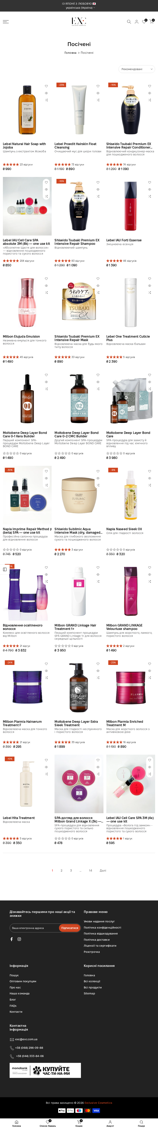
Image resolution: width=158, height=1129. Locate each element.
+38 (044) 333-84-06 (30, 1056)
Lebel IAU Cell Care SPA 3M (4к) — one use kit (130, 819)
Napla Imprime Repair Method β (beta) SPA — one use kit (27, 530)
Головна (70, 52)
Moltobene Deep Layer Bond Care (128, 434)
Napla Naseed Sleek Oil (124, 529)
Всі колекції (92, 981)
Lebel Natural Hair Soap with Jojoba (24, 145)
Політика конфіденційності (102, 927)
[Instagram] (19, 939)
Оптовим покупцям (23, 981)
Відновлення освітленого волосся (23, 627)
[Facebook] (11, 939)
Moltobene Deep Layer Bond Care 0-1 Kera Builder (25, 434)
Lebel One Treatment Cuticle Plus (128, 338)
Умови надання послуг (99, 921)
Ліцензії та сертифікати (100, 945)
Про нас (15, 987)
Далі (103, 870)
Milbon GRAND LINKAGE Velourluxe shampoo (124, 627)
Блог (13, 999)
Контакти (16, 1011)
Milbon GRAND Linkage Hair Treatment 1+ (75, 627)
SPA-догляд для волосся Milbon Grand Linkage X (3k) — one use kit (78, 819)
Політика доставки (97, 939)
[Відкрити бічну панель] (5, 569)
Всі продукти (93, 987)
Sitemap (89, 993)
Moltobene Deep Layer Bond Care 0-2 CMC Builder (77, 434)
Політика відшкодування (101, 933)
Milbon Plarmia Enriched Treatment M (124, 723)
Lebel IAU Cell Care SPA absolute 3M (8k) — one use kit (26, 242)
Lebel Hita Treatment (19, 818)
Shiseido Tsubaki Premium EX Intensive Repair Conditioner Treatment (128, 145)
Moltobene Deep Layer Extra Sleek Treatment (76, 723)
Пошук (14, 975)
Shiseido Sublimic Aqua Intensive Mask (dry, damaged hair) (77, 530)
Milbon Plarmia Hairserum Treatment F (22, 723)
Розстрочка (92, 951)
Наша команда (19, 993)
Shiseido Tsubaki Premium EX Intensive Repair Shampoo (77, 242)
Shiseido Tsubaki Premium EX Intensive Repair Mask (77, 338)
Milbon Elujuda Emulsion (21, 336)
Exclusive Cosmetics (98, 1102)
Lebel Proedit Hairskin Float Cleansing (75, 145)
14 (90, 870)
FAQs (13, 1005)
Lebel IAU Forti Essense (124, 240)
